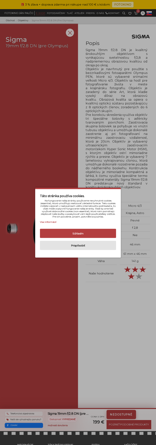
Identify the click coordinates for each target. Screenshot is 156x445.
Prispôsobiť (78, 245)
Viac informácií (48, 221)
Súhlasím (78, 233)
